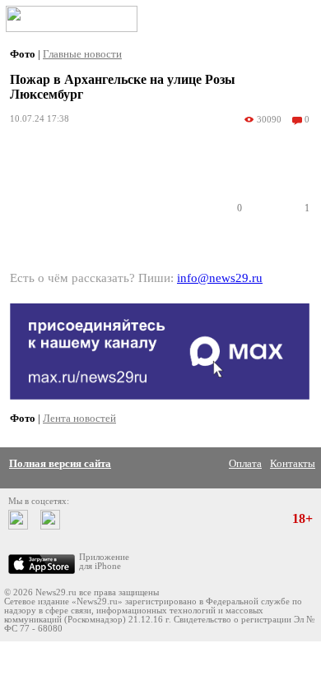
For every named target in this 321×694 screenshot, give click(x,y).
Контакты (292, 463)
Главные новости (82, 54)
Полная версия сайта (60, 463)
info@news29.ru (220, 278)
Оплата (245, 463)
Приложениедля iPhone (104, 562)
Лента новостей (79, 418)
